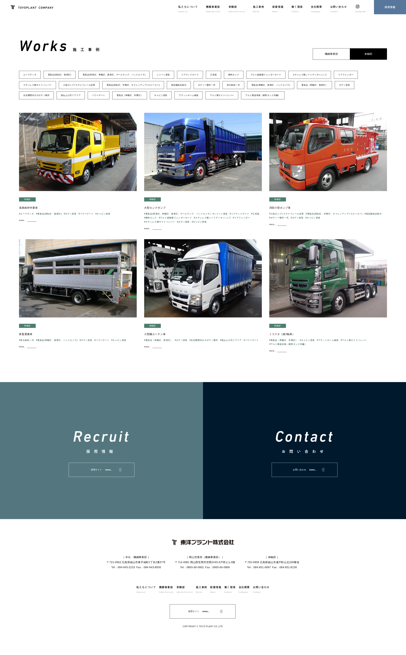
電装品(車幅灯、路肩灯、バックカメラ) (270, 85)
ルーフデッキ (29, 74)
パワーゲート (98, 95)
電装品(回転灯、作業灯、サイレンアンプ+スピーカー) (133, 85)
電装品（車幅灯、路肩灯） (314, 85)
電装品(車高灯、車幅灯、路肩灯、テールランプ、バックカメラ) (114, 74)
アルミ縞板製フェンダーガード (266, 74)
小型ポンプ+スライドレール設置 (79, 85)
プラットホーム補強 (188, 95)
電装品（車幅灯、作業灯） (130, 95)
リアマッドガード (190, 74)
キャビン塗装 (160, 95)
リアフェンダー (345, 74)
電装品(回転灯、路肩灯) (59, 74)
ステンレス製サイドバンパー (37, 85)
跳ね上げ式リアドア (71, 95)
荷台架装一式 (233, 85)
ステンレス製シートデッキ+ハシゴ (310, 74)
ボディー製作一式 (206, 85)
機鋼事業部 (331, 54)
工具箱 (213, 74)
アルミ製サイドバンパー (222, 95)
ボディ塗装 (344, 85)
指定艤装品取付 (178, 85)
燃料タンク (233, 74)
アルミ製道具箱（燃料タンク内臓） (262, 95)
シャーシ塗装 (163, 74)
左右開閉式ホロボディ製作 (36, 95)
